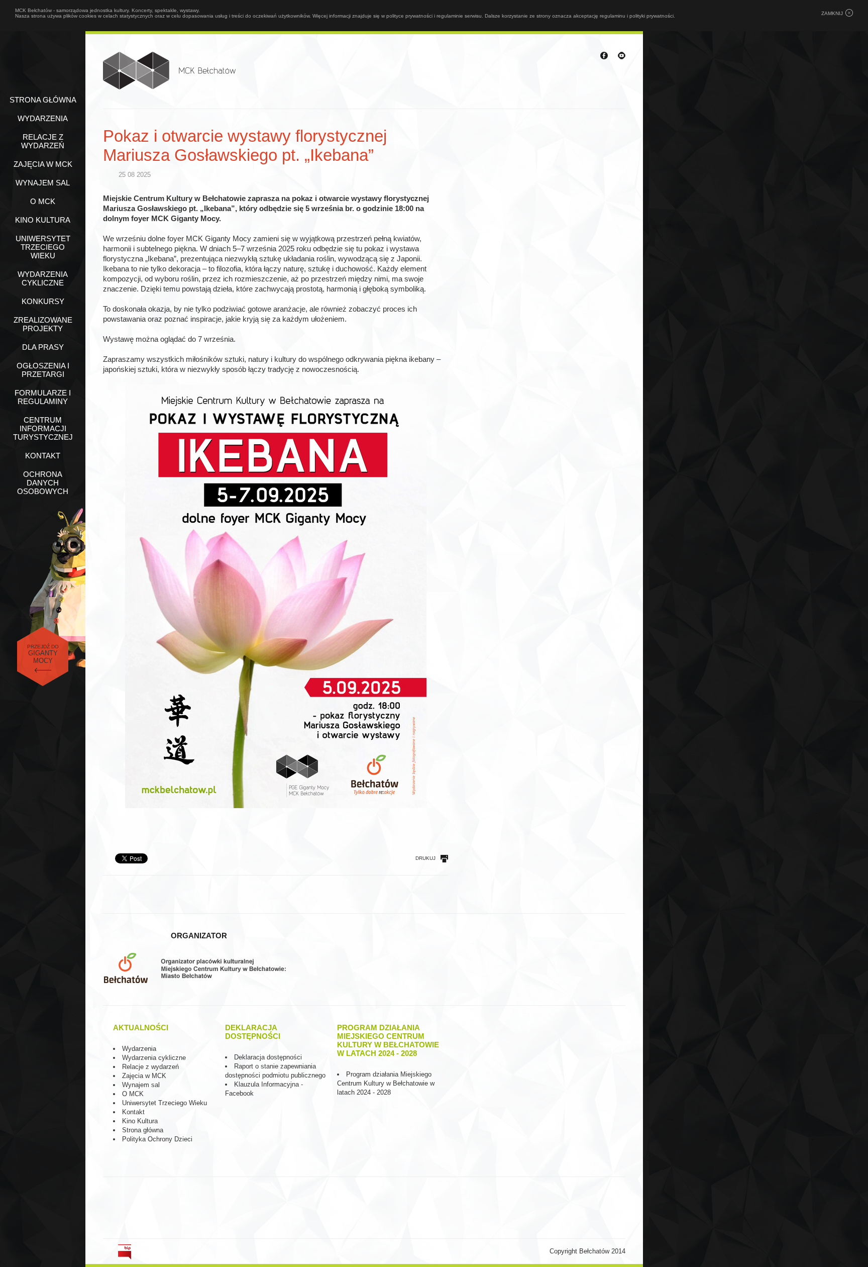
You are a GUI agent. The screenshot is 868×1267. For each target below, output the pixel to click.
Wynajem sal (43, 182)
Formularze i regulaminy (43, 397)
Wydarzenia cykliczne (43, 278)
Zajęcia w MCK (43, 164)
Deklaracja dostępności (268, 1057)
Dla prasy (43, 347)
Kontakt (42, 455)
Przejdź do (43, 654)
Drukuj (425, 858)
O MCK (42, 201)
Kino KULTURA (42, 220)
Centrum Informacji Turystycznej (43, 428)
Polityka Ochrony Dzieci (157, 1139)
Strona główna (43, 99)
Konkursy (43, 301)
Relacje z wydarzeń (42, 141)
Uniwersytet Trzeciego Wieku (43, 247)
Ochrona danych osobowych (42, 483)
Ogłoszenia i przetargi (43, 369)
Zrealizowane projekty (43, 324)
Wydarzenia (43, 118)
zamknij (832, 13)
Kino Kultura (140, 1121)
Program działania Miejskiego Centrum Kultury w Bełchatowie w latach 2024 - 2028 (386, 1083)
